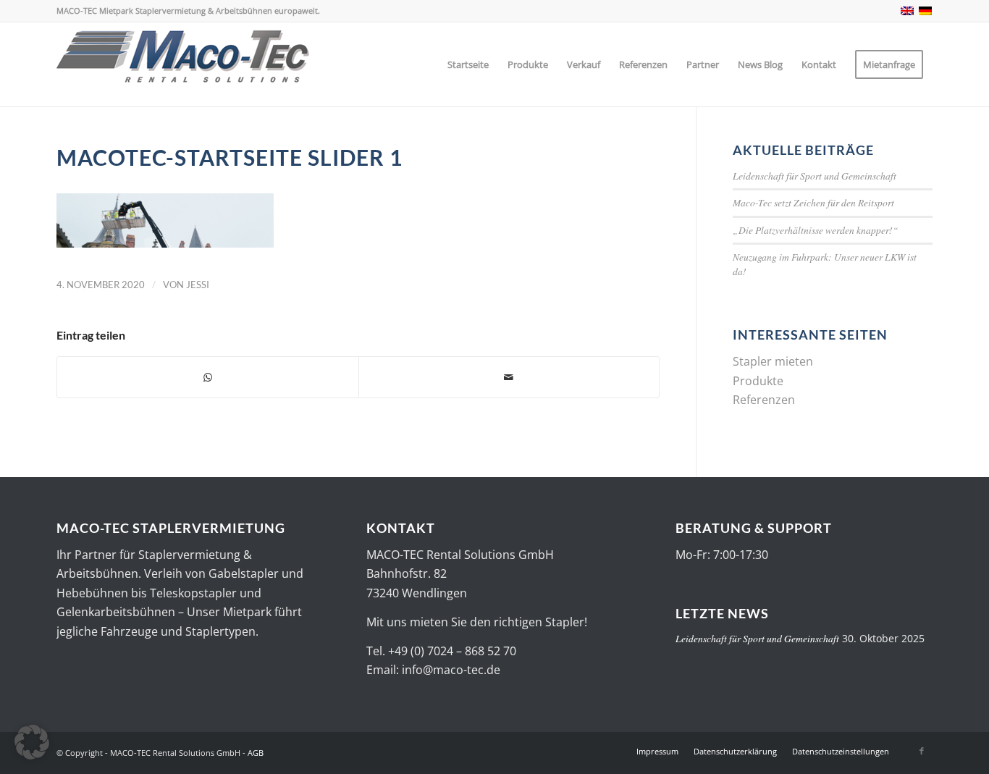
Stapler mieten (773, 361)
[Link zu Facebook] (922, 751)
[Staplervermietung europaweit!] (183, 64)
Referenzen (764, 400)
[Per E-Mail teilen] (509, 377)
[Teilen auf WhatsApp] (207, 377)
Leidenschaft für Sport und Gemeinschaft (814, 175)
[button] (32, 742)
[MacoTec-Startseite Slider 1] (165, 243)
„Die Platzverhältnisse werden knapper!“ (815, 230)
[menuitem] (468, 64)
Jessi (197, 284)
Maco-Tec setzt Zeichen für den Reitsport (813, 202)
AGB (256, 752)
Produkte (758, 381)
